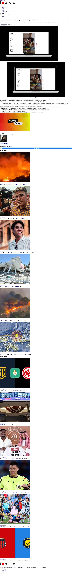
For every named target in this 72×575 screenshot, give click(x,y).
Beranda (3, 16)
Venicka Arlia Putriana (4, 24)
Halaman (3, 10)
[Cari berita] (0, 13)
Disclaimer (3, 571)
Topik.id (9, 24)
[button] (36, 148)
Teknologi (3, 6)
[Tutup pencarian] (9, 14)
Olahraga (3, 8)
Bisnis (2, 9)
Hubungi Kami (4, 569)
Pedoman (3, 572)
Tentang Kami (5, 11)
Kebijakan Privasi (4, 570)
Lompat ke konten (2, 0)
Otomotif (3, 7)
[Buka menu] (3, 13)
